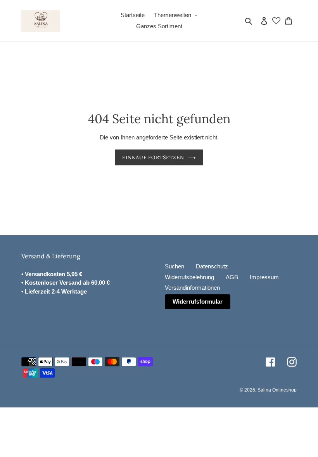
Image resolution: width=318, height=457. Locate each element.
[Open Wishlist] (276, 20)
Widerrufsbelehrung (189, 277)
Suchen (174, 266)
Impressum (264, 277)
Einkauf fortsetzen (153, 157)
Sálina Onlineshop (277, 390)
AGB (232, 277)
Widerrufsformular (198, 301)
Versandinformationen (192, 287)
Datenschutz (212, 266)
